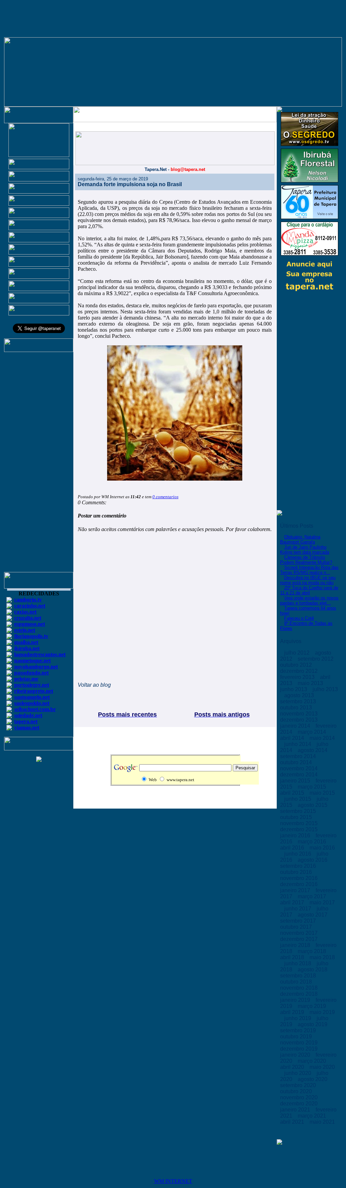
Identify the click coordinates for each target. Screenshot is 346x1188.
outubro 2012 (296, 665)
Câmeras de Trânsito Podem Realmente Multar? (306, 560)
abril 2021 (292, 1122)
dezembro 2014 (299, 774)
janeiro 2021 (296, 1110)
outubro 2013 (296, 707)
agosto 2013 (299, 695)
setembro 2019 (298, 1030)
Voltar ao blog (94, 685)
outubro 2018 (296, 982)
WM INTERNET (173, 1181)
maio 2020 (322, 1067)
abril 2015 (292, 793)
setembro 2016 (298, 866)
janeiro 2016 (296, 835)
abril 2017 (292, 902)
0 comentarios (165, 496)
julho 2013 (325, 689)
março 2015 (312, 787)
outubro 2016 (296, 872)
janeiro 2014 (296, 726)
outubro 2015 (296, 817)
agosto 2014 (313, 750)
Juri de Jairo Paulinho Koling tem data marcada (304, 550)
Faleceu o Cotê (299, 618)
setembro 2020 (298, 1085)
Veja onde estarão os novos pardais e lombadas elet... (309, 600)
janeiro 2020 (296, 1055)
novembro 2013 (299, 714)
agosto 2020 (313, 1079)
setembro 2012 (316, 659)
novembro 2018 (299, 988)
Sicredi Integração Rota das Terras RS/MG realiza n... (309, 570)
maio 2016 (322, 848)
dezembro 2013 (299, 720)
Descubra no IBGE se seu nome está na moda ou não (308, 580)
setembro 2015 (298, 811)
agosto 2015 (313, 805)
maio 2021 (322, 1122)
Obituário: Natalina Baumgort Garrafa (300, 539)
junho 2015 (298, 799)
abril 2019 (292, 1012)
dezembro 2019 (299, 1049)
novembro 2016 (299, 878)
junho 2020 (298, 1073)
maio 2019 (322, 1012)
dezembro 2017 (299, 939)
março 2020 (312, 1061)
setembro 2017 (298, 921)
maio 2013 (311, 683)
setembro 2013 (298, 701)
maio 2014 (322, 738)
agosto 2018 (313, 969)
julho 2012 (297, 653)
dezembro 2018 (299, 994)
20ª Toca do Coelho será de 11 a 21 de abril (309, 590)
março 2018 (312, 951)
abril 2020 (292, 1067)
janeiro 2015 (296, 781)
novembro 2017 (299, 933)
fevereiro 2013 (298, 677)
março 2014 (312, 732)
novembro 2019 (299, 1043)
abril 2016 (292, 848)
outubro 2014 (296, 762)
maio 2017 (322, 902)
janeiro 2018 (296, 945)
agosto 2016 (313, 860)
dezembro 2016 (299, 884)
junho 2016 (298, 854)
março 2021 (312, 1116)
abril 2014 (292, 738)
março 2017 (312, 896)
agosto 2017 (313, 915)
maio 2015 (322, 793)
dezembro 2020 (299, 1103)
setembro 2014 (298, 756)
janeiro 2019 (296, 1000)
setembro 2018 (298, 975)
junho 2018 (298, 963)
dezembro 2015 (299, 829)
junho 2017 (298, 908)
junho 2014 (298, 744)
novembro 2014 (299, 768)
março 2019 (312, 1006)
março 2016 (312, 841)
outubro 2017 (296, 927)
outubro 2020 (296, 1091)
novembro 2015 (299, 823)
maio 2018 (322, 957)
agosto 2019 (313, 1024)
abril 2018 (292, 957)
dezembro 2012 (299, 671)
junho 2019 (298, 1018)
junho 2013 (294, 689)
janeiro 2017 (296, 890)
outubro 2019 (296, 1036)
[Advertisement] (39, 465)
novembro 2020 (299, 1097)
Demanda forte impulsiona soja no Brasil (130, 184)
